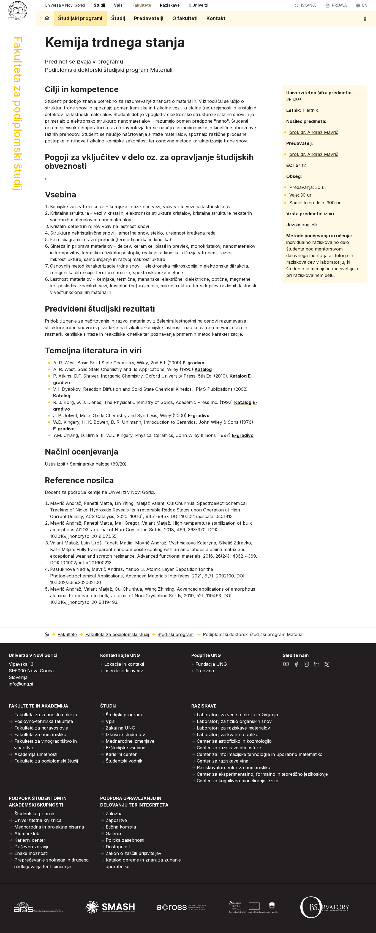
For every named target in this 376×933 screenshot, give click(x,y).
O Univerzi (198, 5)
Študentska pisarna (34, 813)
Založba (114, 813)
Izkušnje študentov (125, 734)
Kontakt (215, 18)
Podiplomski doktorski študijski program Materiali (108, 70)
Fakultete (141, 5)
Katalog (203, 369)
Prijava (339, 5)
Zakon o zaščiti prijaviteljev (133, 853)
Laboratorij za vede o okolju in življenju (237, 714)
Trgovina (204, 670)
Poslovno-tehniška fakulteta (43, 721)
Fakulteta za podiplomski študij (117, 634)
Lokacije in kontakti (124, 664)
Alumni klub (26, 833)
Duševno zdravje (32, 846)
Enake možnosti (31, 853)
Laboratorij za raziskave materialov (233, 728)
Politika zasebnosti (125, 840)
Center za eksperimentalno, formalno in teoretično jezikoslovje (262, 774)
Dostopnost (118, 846)
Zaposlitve (116, 820)
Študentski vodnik (124, 761)
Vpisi (119, 5)
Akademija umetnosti (35, 754)
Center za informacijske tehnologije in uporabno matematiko (260, 754)
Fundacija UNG (211, 664)
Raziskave (170, 5)
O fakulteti (185, 18)
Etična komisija (121, 827)
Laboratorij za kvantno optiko (227, 734)
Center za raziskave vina (222, 761)
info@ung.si (21, 684)
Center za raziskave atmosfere (229, 747)
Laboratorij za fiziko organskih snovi (235, 721)
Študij (99, 5)
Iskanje (309, 5)
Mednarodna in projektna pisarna (49, 827)
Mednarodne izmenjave (130, 741)
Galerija (113, 833)
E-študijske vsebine (125, 747)
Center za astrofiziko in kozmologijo (234, 741)
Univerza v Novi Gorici (65, 5)
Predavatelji (149, 18)
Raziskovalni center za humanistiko (233, 767)
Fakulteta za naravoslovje (41, 728)
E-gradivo (193, 362)
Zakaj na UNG (120, 728)
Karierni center (121, 754)
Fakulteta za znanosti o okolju (45, 714)
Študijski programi (80, 18)
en (364, 5)
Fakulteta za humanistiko (40, 734)
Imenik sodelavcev (123, 670)
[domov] (47, 18)
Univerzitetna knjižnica (37, 820)
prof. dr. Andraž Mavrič (313, 132)
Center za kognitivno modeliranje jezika (237, 780)
